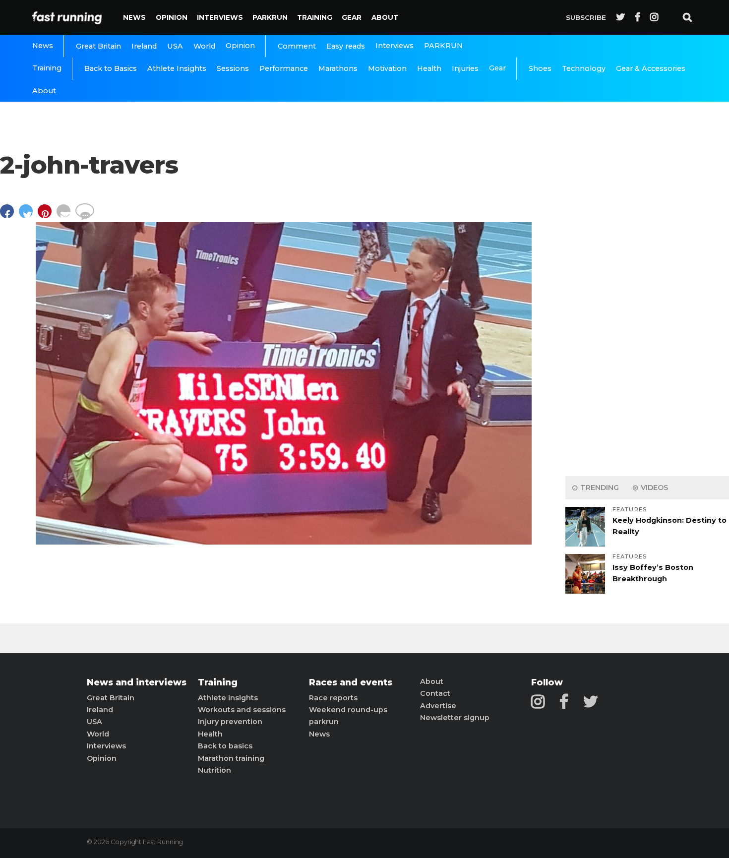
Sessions (233, 68)
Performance (283, 68)
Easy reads (345, 46)
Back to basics (225, 745)
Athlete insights (228, 697)
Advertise (438, 705)
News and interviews (136, 682)
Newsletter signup (454, 717)
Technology (584, 68)
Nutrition (214, 770)
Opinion (171, 17)
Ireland (144, 46)
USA (175, 46)
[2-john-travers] (284, 542)
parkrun (324, 721)
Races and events (350, 682)
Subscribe (586, 17)
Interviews (220, 17)
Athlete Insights (176, 68)
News (134, 17)
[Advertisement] (647, 312)
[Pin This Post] (47, 216)
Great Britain (98, 46)
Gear (352, 17)
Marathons (338, 68)
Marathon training (231, 758)
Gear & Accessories (650, 68)
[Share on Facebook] (9, 216)
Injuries (465, 68)
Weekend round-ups (348, 709)
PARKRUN (270, 17)
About (384, 17)
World (204, 46)
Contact (435, 693)
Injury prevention (230, 721)
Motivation (387, 68)
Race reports (333, 697)
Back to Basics (110, 68)
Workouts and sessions (242, 709)
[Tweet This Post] (28, 216)
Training (314, 17)
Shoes (540, 68)
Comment (297, 46)
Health (429, 68)
